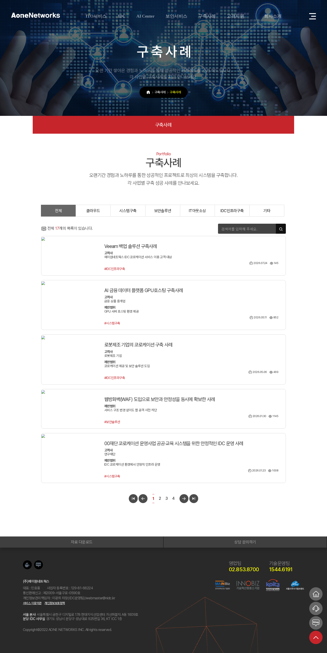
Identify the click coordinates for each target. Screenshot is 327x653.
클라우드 (93, 210)
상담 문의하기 (245, 542)
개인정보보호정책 (54, 603)
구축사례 (163, 125)
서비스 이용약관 (32, 603)
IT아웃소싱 (197, 210)
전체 (58, 210)
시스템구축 (127, 210)
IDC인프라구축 (232, 210)
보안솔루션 (162, 210)
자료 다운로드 (81, 542)
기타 (266, 210)
